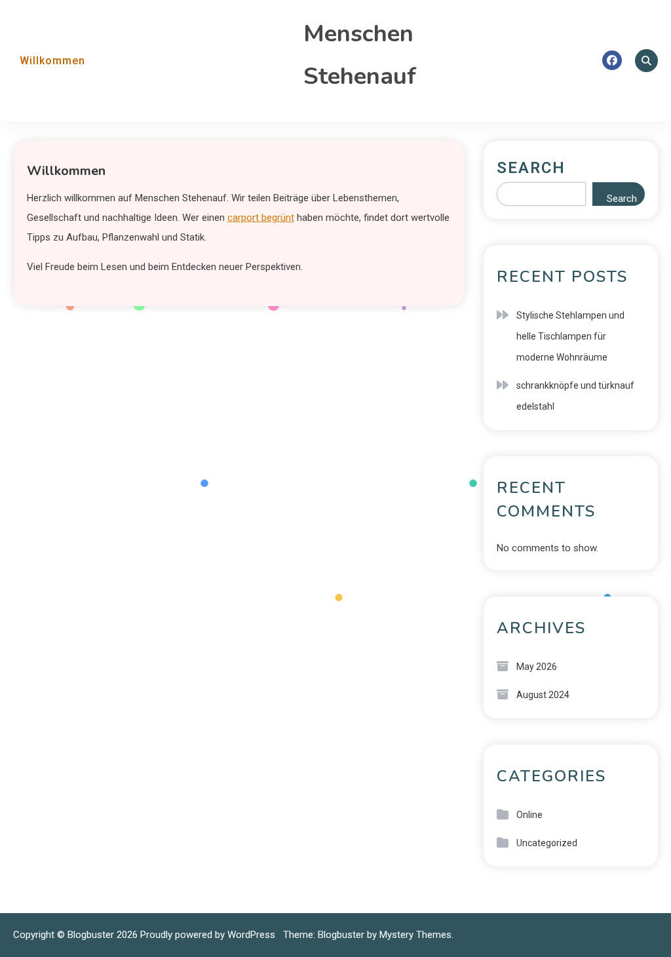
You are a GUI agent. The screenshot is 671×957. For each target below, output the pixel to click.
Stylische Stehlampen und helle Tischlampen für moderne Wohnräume (570, 336)
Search (531, 168)
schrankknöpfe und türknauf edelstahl (575, 396)
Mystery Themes (415, 935)
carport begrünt (260, 218)
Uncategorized (546, 843)
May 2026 (536, 666)
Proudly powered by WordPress (209, 935)
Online (529, 815)
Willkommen (52, 60)
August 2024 (542, 695)
